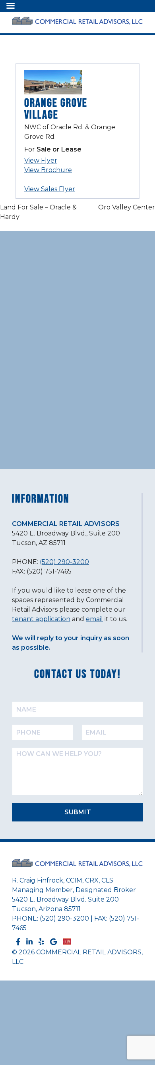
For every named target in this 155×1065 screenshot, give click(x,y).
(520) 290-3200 (64, 562)
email (94, 619)
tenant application (41, 619)
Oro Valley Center (126, 207)
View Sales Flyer (49, 189)
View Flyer (40, 160)
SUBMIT (77, 812)
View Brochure (48, 170)
